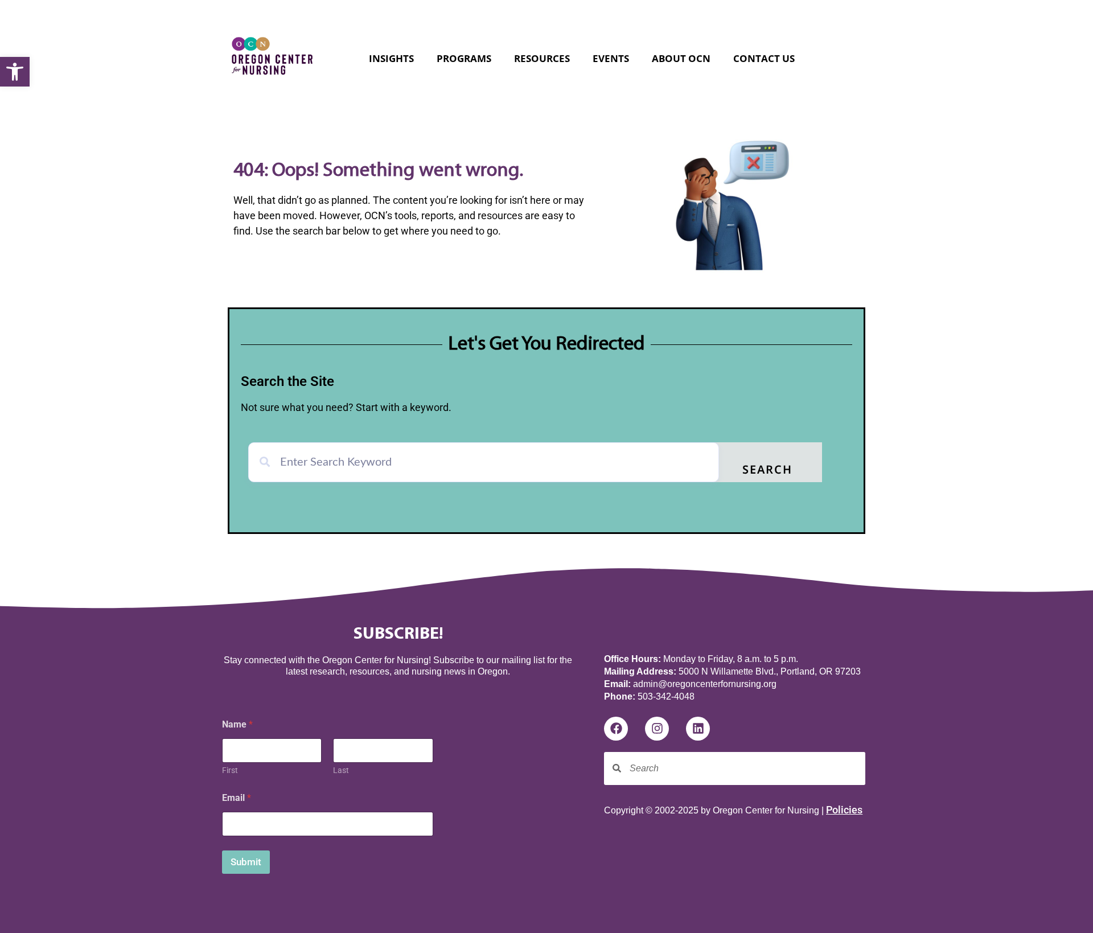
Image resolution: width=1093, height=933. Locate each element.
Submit (246, 862)
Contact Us (764, 58)
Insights (391, 58)
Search (767, 470)
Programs (464, 58)
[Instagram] (657, 729)
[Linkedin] (698, 729)
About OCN (681, 58)
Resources (542, 58)
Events (611, 58)
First (230, 770)
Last (341, 770)
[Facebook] (616, 729)
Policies (844, 810)
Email (236, 797)
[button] (15, 72)
